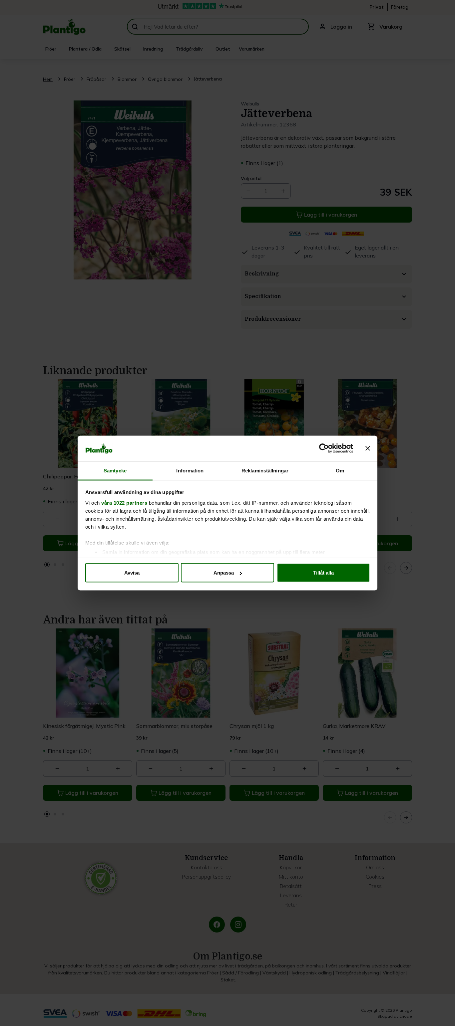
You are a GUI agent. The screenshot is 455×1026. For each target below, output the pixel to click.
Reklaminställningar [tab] (264, 470)
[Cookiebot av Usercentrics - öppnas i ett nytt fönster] (324, 448)
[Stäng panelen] (367, 448)
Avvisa (132, 573)
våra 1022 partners (124, 502)
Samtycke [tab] (115, 470)
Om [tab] (340, 470)
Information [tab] (190, 470)
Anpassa (224, 573)
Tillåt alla (323, 573)
